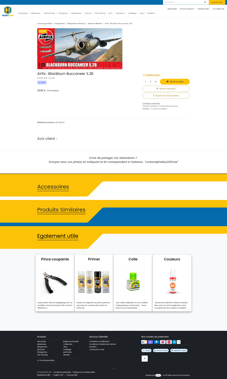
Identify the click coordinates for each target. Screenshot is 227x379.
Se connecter (218, 9)
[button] (113, 368)
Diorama (41, 349)
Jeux (65, 346)
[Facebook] (145, 358)
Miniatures (41, 344)
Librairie (66, 354)
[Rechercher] (205, 2)
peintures (67, 352)
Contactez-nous (217, 2)
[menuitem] (23, 13)
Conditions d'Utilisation (99, 341)
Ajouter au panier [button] (176, 81)
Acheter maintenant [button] (167, 88)
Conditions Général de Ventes (102, 344)
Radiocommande (71, 341)
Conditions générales (62, 372)
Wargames (42, 352)
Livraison (145, 109)
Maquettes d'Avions (76, 23)
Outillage (67, 349)
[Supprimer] (145, 81)
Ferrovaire (41, 341)
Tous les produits (47, 360)
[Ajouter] (156, 81)
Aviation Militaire (95, 23)
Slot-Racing (42, 354)
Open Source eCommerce (179, 375)
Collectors (67, 344)
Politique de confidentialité (84, 372)
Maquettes (60, 23)
